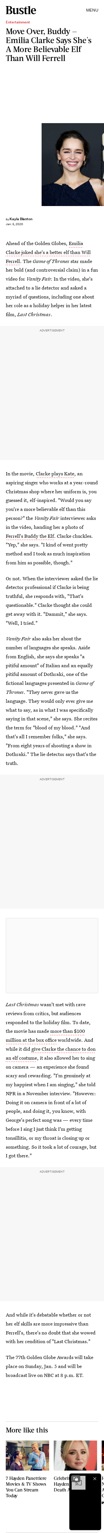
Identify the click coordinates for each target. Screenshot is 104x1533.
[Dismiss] (94, 1478)
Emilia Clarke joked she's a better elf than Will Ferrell (48, 252)
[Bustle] (21, 10)
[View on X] (52, 955)
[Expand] (75, 1478)
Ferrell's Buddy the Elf (30, 536)
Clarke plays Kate (55, 473)
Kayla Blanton (21, 218)
